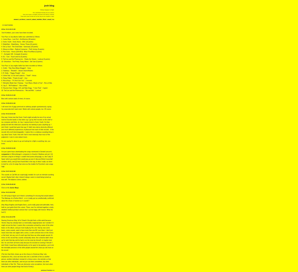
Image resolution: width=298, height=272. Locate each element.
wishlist (39, 19)
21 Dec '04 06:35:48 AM (8, 184)
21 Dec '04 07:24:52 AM (8, 171)
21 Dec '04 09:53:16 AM (8, 148)
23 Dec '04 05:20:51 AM (8, 103)
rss (53, 19)
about (34, 19)
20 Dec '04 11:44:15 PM (8, 217)
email (49, 19)
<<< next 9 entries (7, 25)
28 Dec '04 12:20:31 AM (8, 29)
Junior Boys (14, 188)
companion (5, 154)
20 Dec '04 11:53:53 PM (8, 192)
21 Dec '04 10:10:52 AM (8, 114)
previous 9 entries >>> (47, 270)
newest (16, 19)
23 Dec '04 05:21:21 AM (8, 95)
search (28, 19)
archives (22, 19)
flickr (44, 19)
